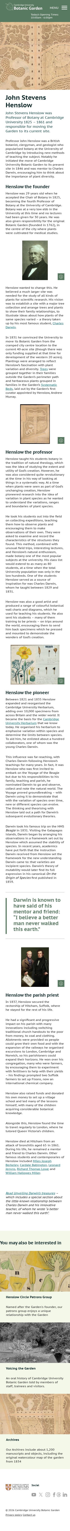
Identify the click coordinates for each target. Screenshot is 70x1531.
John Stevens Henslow (26, 101)
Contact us (29, 1515)
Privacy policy (14, 1515)
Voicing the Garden (21, 1368)
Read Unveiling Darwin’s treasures (30, 1193)
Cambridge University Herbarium (32, 721)
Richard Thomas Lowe (33, 1169)
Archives (12, 1440)
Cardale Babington (33, 1165)
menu (54, 7)
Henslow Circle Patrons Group (29, 1297)
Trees (44, 369)
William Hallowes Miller (23, 1173)
